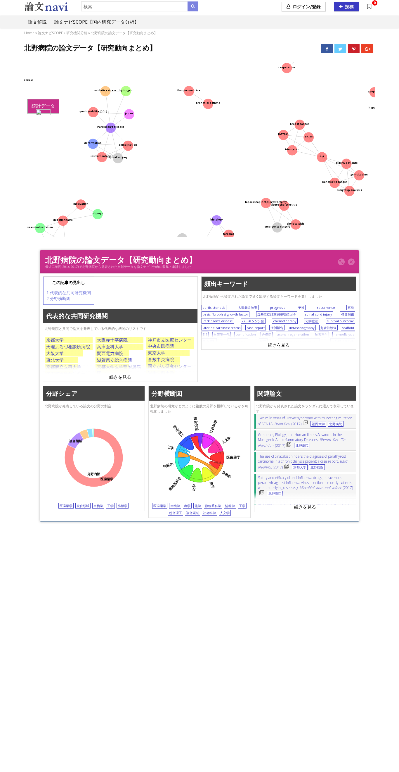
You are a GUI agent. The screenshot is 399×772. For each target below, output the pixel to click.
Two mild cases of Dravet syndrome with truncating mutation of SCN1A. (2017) (305, 421)
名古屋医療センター (66, 373)
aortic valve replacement (299, 341)
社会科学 (209, 513)
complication (245, 334)
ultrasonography (302, 327)
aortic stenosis (214, 307)
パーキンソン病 (253, 321)
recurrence (326, 307)
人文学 (225, 513)
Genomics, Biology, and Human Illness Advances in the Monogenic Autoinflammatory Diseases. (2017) (302, 440)
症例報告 (276, 327)
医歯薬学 (66, 506)
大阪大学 (55, 353)
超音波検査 (328, 327)
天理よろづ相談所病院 (68, 346)
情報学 (122, 506)
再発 (351, 307)
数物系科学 (213, 506)
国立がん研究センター (170, 366)
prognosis (277, 307)
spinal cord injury (318, 314)
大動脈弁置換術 (343, 341)
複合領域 (83, 506)
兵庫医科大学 (110, 346)
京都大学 (55, 340)
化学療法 (311, 321)
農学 (187, 506)
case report (256, 327)
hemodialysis (344, 334)
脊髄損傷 (347, 314)
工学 (110, 506)
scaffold (348, 327)
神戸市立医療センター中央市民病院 (170, 343)
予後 (301, 307)
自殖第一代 (222, 334)
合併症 (266, 334)
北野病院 (335, 424)
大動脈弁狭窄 (247, 307)
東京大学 (156, 353)
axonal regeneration (293, 334)
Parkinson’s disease (218, 321)
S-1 (205, 334)
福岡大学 (318, 424)
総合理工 (175, 513)
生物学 (98, 506)
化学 (198, 506)
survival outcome (340, 321)
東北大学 (55, 360)
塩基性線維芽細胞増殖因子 (276, 314)
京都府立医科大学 (63, 367)
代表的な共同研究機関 (68, 292)
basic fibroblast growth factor (225, 314)
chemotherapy (284, 321)
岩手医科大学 (161, 373)
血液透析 (209, 341)
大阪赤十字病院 (112, 340)
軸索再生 (321, 334)
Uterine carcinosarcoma (222, 327)
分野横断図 (58, 298)
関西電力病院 (110, 353)
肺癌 (263, 341)
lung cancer (238, 341)
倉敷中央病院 (161, 359)
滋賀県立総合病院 (114, 360)
